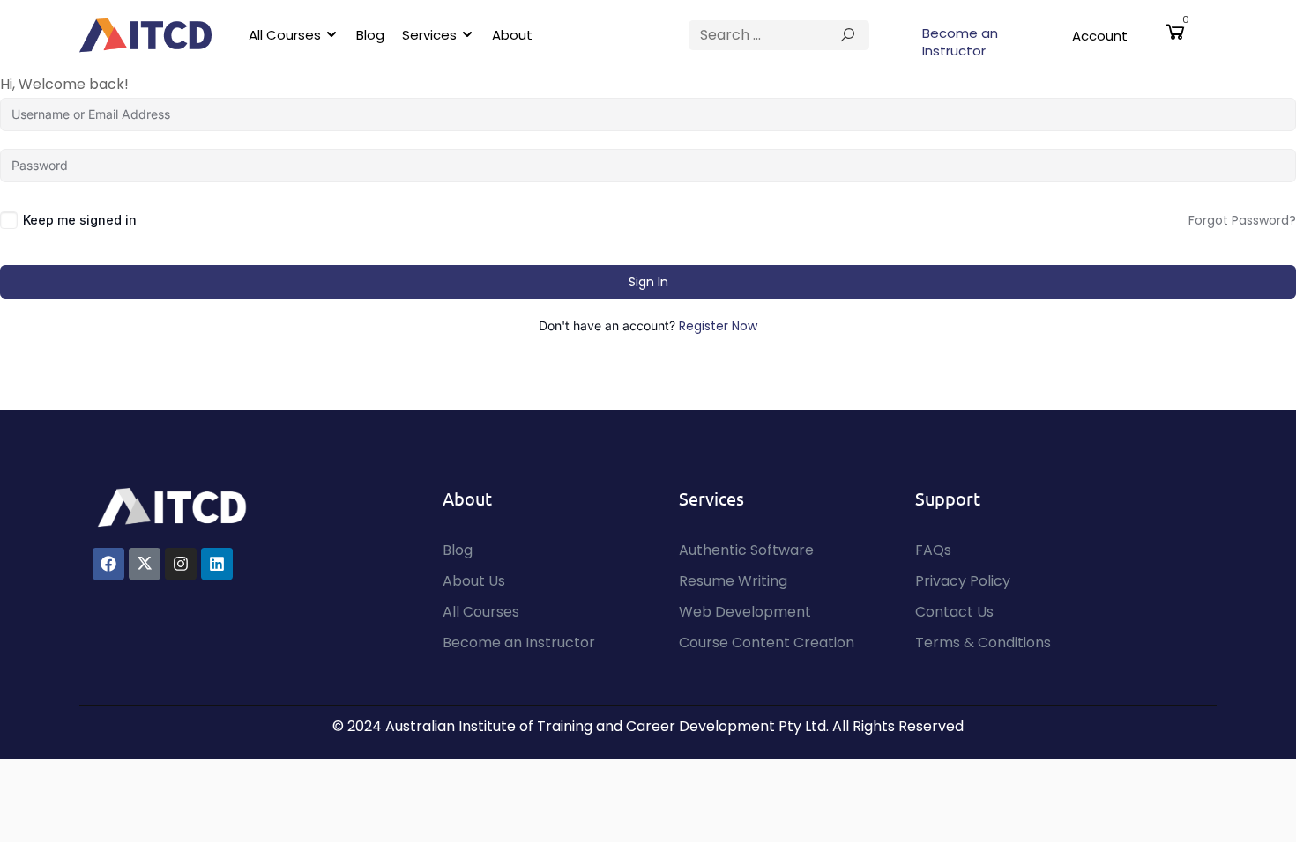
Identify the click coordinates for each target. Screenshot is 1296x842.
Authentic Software (746, 550)
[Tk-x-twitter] (144, 564)
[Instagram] (181, 564)
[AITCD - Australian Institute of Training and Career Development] (145, 35)
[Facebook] (108, 564)
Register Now (718, 326)
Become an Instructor (960, 42)
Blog (370, 35)
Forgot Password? (1242, 220)
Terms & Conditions (983, 642)
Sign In (648, 282)
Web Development (745, 612)
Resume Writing (733, 581)
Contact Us (954, 612)
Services (429, 35)
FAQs (933, 550)
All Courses (285, 35)
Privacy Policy (962, 581)
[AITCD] (172, 506)
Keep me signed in (80, 219)
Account (1100, 35)
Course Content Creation (766, 642)
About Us (474, 581)
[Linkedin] (217, 564)
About (512, 35)
